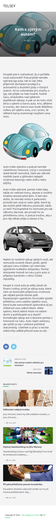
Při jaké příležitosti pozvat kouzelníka (22, 484)
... (17, 417)
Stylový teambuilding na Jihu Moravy (22, 446)
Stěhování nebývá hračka (16, 409)
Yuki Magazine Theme (30, 515)
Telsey (9, 5)
